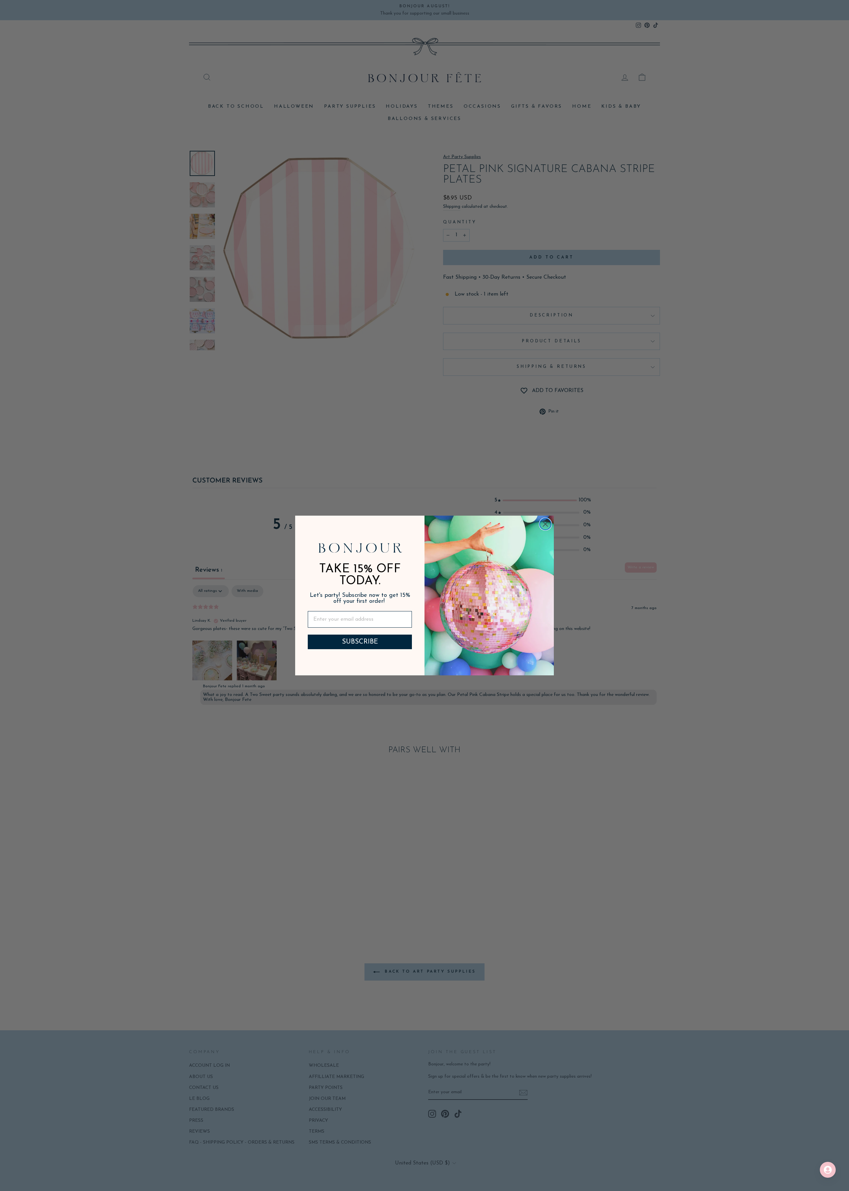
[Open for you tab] (828, 1170)
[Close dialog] (545, 524)
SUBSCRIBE (360, 642)
